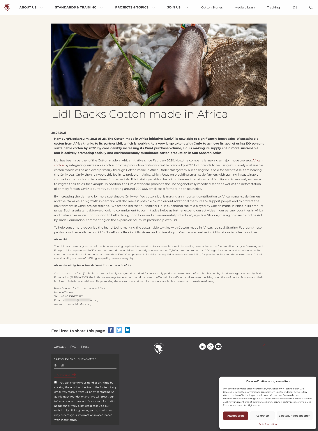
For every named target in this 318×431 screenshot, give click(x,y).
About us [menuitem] (27, 7)
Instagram (210, 346)
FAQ (73, 346)
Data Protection (268, 424)
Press (85, 346)
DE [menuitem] (295, 7)
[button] (111, 330)
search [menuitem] (311, 7)
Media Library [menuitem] (245, 7)
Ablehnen (262, 415)
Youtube (218, 346)
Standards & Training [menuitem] (75, 7)
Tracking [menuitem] (273, 7)
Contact (60, 346)
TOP (265, 345)
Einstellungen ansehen (294, 415)
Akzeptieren (235, 415)
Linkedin (202, 346)
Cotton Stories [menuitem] (212, 7)
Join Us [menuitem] (174, 7)
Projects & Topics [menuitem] (132, 7)
